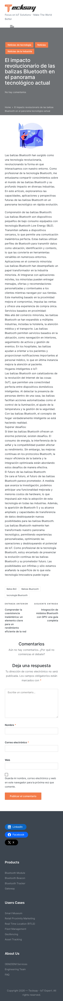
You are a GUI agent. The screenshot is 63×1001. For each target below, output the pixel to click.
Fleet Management (15, 928)
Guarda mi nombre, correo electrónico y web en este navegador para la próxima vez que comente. (30, 782)
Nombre (10, 724)
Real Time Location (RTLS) (20, 923)
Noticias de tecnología (19, 44)
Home (8, 107)
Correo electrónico (17, 742)
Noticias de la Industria (20, 51)
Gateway (10, 888)
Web (7, 760)
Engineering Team (15, 969)
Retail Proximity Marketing (20, 918)
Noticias (41, 44)
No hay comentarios (15, 92)
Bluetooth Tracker (15, 883)
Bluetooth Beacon (15, 878)
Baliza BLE (12, 589)
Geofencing (11, 934)
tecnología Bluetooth (17, 595)
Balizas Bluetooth (30, 589)
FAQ (7, 974)
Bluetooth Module (15, 872)
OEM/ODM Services (16, 964)
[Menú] (12, 26)
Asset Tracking (13, 939)
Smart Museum (13, 913)
